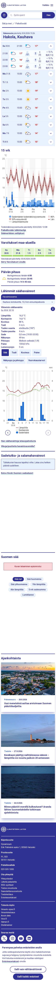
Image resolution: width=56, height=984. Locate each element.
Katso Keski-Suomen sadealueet (17, 473)
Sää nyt (18, 579)
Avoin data (6, 915)
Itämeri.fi (5, 922)
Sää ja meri (7, 23)
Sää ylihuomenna (19, 584)
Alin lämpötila (17, 589)
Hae (49, 15)
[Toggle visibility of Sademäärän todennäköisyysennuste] (27, 217)
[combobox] (27, 15)
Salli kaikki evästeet (28, 976)
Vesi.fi (4, 919)
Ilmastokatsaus (8, 912)
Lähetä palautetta (9, 882)
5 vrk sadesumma (37, 589)
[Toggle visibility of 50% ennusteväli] (18, 219)
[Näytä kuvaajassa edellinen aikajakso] (7, 432)
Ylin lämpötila (38, 584)
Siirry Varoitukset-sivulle (13, 262)
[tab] (5, 352)
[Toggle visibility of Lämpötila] (22, 427)
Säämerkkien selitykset (12, 233)
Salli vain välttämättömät (28, 969)
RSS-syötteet (7, 885)
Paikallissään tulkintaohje (13, 230)
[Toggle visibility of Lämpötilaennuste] (18, 222)
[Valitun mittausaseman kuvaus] (53, 309)
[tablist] (28, 356)
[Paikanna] (4, 15)
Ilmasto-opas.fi (8, 909)
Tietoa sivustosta (9, 888)
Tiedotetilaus (7, 894)
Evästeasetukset (8, 897)
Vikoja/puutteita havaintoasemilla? (18, 446)
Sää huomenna (34, 579)
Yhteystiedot (7, 878)
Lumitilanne (28, 595)
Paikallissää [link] (20, 23)
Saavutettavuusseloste (11, 891)
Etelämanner (6, 925)
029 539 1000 (7, 869)
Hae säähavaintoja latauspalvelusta (18, 441)
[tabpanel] (28, 399)
